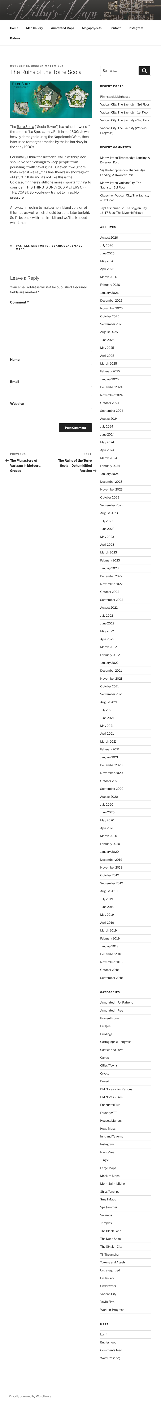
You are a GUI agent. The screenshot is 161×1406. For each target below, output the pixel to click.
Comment (19, 302)
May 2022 (107, 631)
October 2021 (109, 686)
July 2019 (106, 899)
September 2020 (111, 788)
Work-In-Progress (112, 1309)
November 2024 (111, 395)
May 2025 (107, 347)
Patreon (15, 38)
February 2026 (110, 284)
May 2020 (107, 820)
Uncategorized (110, 1270)
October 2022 (109, 591)
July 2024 (106, 426)
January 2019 (109, 946)
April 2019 (107, 922)
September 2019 (111, 883)
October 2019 (109, 875)
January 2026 (109, 292)
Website (17, 404)
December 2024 (111, 387)
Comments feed (111, 1350)
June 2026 (107, 253)
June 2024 (107, 434)
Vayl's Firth (107, 1301)
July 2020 (106, 804)
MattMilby (54, 65)
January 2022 (109, 662)
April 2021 (107, 733)
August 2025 (109, 332)
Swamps (106, 1215)
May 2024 (107, 442)
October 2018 (109, 970)
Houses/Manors (111, 1120)
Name (14, 360)
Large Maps (108, 1168)
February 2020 (110, 844)
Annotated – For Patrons (116, 1002)
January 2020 (109, 851)
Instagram (136, 28)
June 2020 (107, 812)
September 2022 (111, 599)
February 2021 (109, 749)
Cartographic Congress (115, 1042)
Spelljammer (108, 1207)
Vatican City (108, 1294)
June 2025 (107, 340)
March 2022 (108, 647)
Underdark (107, 1278)
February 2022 (110, 655)
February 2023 (110, 560)
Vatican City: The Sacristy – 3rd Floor (124, 104)
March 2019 (108, 930)
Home (14, 28)
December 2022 (111, 576)
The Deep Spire (110, 1238)
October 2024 (109, 403)
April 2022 (107, 639)
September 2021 (111, 694)
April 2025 (107, 355)
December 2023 (111, 481)
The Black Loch (110, 1231)
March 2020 (108, 836)
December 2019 (111, 859)
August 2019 (109, 891)
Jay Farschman (110, 208)
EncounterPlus (110, 1105)
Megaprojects (91, 28)
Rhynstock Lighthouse (115, 96)
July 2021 (106, 710)
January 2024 (109, 474)
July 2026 (106, 245)
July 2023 (106, 521)
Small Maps (108, 1199)
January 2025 (109, 379)
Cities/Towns (109, 1065)
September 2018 (111, 978)
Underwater (108, 1286)
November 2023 (111, 489)
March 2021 (108, 741)
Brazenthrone (109, 1018)
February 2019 (110, 938)
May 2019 (107, 914)
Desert (104, 1081)
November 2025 (111, 308)
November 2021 (111, 678)
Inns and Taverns (111, 1136)
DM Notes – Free (111, 1097)
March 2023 (108, 552)
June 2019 (107, 907)
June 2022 (107, 623)
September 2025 (111, 324)
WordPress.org (110, 1358)
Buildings (106, 1034)
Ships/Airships (109, 1191)
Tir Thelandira (109, 1254)
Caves (104, 1057)
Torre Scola (25, 127)
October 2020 (109, 781)
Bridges (105, 1026)
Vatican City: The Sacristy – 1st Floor (124, 112)
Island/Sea (60, 245)
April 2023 (107, 544)
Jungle (104, 1160)
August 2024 (109, 418)
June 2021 (107, 718)
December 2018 (111, 954)
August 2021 (108, 702)
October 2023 (109, 497)
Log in (104, 1334)
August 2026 (109, 237)
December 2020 (111, 765)
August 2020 (109, 796)
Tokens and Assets (113, 1262)
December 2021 (111, 670)
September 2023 (111, 505)
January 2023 (109, 568)
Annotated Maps (62, 28)
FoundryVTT (108, 1113)
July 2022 (106, 615)
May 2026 (107, 261)
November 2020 (111, 773)
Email (14, 382)
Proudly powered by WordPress (30, 1396)
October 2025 (109, 316)
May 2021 (107, 725)
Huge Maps (108, 1128)
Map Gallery (34, 28)
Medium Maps (109, 1175)
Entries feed (108, 1342)
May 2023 (107, 537)
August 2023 (109, 513)
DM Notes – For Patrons (116, 1089)
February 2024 (110, 466)
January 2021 (109, 757)
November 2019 (111, 867)
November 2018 (111, 962)
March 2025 (108, 363)
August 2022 (109, 607)
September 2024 (111, 410)
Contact (115, 28)
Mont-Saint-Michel (112, 1183)
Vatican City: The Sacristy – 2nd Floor (125, 120)
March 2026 (108, 277)
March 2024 (108, 458)
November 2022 (111, 584)
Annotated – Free (111, 1010)
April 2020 (107, 828)
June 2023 (107, 529)
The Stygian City (111, 1246)
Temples (106, 1223)
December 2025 (111, 300)
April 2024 (107, 450)
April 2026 (107, 269)
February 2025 (110, 371)
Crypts (104, 1073)
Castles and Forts (32, 245)
